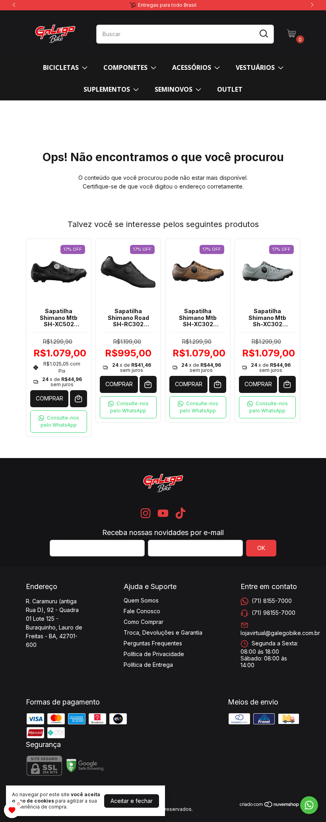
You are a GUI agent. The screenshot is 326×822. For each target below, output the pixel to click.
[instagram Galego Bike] (145, 513)
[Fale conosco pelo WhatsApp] (309, 805)
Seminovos (173, 89)
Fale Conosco (142, 611)
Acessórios (191, 67)
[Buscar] (263, 33)
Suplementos (106, 89)
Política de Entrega (148, 664)
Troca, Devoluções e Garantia (163, 632)
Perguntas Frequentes (153, 643)
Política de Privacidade (154, 654)
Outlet (230, 89)
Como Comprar (143, 621)
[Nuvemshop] (269, 805)
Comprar (49, 398)
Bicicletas (61, 67)
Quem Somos (141, 600)
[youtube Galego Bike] (163, 513)
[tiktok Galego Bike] (180, 513)
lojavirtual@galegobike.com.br (280, 632)
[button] (58, 421)
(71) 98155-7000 (273, 612)
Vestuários (255, 67)
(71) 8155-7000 (272, 600)
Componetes (125, 67)
